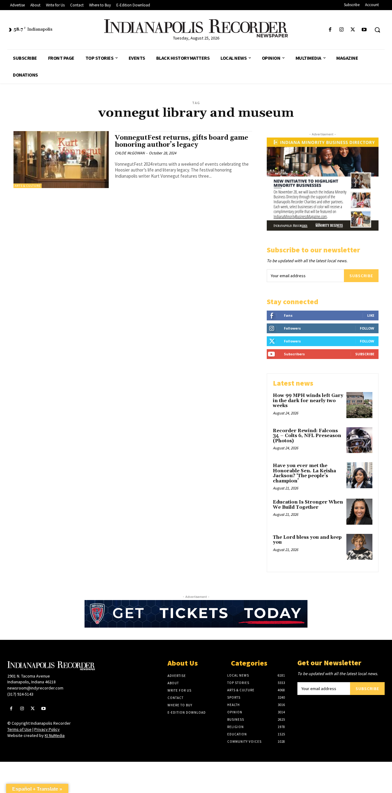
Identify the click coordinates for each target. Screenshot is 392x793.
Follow (367, 328)
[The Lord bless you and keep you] (359, 547)
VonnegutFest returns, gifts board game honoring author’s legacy (181, 141)
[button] (377, 29)
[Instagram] (341, 30)
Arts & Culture (27, 186)
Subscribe (361, 275)
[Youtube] (364, 30)
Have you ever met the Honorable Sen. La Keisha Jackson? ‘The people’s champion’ (304, 473)
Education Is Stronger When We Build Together (308, 504)
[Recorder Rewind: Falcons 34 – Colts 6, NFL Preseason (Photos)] (359, 440)
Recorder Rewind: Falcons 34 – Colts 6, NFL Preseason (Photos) (307, 436)
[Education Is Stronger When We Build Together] (359, 512)
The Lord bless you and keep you (307, 540)
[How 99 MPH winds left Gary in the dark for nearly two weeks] (359, 405)
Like (370, 315)
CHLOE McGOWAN (130, 153)
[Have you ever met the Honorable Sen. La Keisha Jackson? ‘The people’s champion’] (359, 475)
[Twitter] (353, 30)
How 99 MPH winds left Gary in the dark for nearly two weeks (308, 401)
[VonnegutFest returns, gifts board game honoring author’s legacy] (61, 159)
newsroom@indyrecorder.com (35, 688)
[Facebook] (330, 30)
